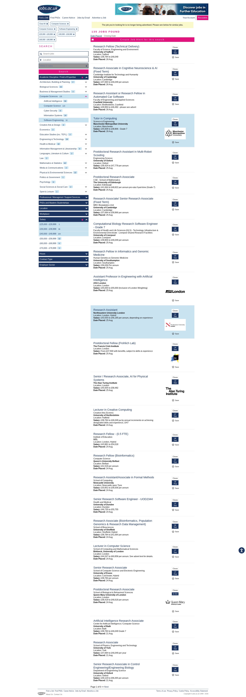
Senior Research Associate (110, 567)
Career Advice (68, 18)
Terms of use (161, 691)
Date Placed (96, 36)
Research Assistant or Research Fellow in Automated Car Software (119, 95)
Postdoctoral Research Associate (113, 177)
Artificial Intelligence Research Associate (118, 620)
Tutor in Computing (105, 118)
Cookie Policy (184, 691)
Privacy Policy (172, 691)
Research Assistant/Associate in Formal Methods (123, 477)
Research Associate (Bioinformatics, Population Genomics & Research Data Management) (122, 522)
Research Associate (105, 642)
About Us (49, 694)
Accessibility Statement (199, 691)
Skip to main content (10, 2)
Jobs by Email (83, 18)
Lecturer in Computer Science (111, 546)
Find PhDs (55, 18)
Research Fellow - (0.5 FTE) (110, 434)
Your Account (189, 18)
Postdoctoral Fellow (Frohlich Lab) (114, 343)
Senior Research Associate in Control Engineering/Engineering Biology (116, 666)
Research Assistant (105, 309)
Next (106, 687)
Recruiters (202, 18)
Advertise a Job (99, 18)
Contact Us (58, 694)
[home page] (49, 9)
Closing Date (110, 36)
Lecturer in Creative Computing (112, 409)
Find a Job (43, 18)
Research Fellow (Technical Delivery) (116, 46)
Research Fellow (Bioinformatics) (113, 455)
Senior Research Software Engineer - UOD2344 (123, 499)
